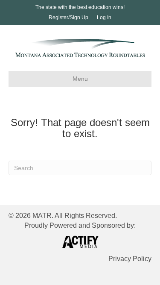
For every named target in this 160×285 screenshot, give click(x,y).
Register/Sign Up (68, 18)
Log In (104, 18)
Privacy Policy (129, 258)
